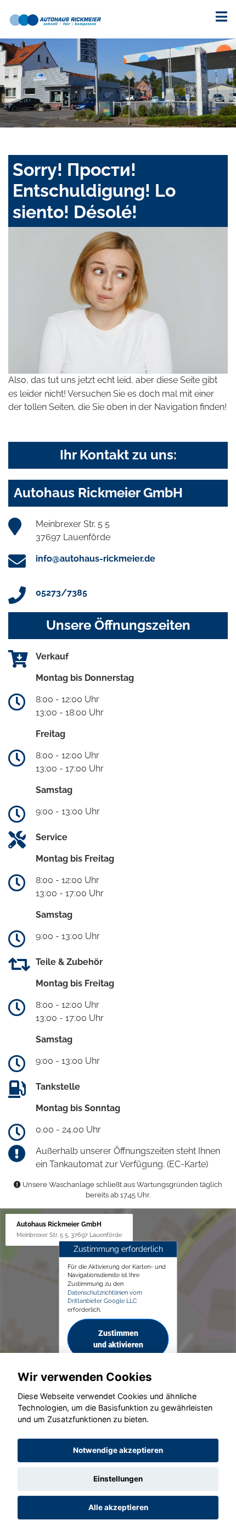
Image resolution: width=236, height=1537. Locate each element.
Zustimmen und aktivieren (118, 1339)
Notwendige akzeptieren (118, 1450)
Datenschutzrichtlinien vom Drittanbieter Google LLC (105, 1297)
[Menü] (221, 16)
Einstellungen (118, 1478)
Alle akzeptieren (118, 1507)
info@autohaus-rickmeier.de (95, 558)
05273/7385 (61, 592)
